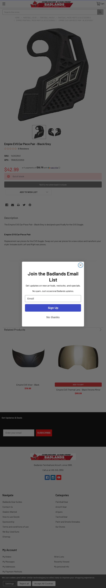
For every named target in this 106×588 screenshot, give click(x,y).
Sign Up (53, 307)
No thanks (53, 317)
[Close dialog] (80, 265)
